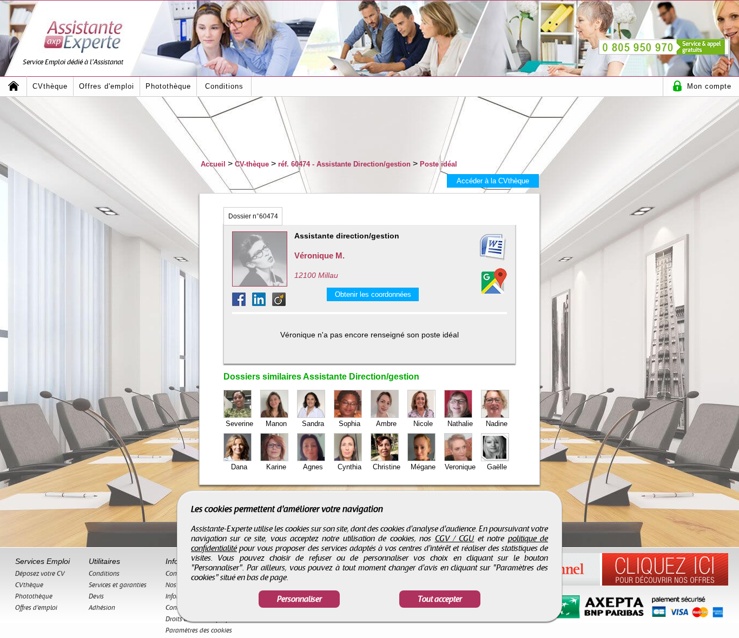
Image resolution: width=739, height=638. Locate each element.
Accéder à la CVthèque (493, 181)
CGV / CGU (454, 538)
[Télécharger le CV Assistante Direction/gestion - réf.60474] (480, 247)
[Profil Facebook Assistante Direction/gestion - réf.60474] (242, 303)
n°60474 (253, 216)
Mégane (423, 467)
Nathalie (460, 424)
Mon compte (709, 86)
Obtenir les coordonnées (373, 294)
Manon (276, 424)
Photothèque (168, 86)
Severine (239, 424)
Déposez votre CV (40, 573)
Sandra (313, 424)
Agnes (313, 467)
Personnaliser (299, 599)
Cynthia (349, 467)
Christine (386, 467)
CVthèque (50, 86)
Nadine (496, 424)
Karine (276, 467)
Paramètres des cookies (199, 630)
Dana (239, 467)
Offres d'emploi (106, 86)
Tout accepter (440, 599)
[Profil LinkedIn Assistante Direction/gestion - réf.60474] (262, 303)
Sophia (349, 424)
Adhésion (102, 608)
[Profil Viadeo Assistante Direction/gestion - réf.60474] (279, 303)
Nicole (423, 424)
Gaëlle (497, 467)
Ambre (386, 424)
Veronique (460, 467)
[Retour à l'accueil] (13, 86)
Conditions (224, 86)
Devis (96, 596)
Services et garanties (118, 585)
